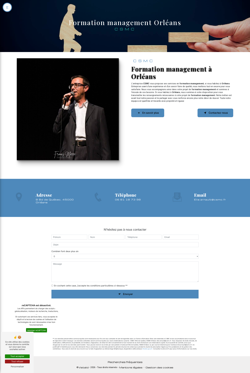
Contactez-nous (218, 112)
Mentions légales (130, 367)
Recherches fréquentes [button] (125, 362)
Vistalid (83, 367)
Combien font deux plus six (65, 251)
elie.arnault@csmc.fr (210, 199)
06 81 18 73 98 (128, 199)
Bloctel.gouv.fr (147, 349)
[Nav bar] (7, 7)
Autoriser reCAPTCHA (36, 330)
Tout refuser (17, 361)
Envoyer (128, 294)
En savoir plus (150, 112)
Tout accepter (17, 356)
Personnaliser (17, 366)
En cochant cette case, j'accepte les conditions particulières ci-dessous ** (90, 285)
